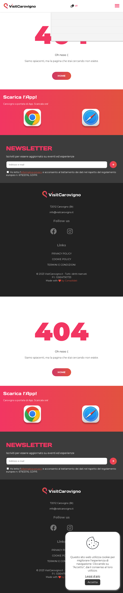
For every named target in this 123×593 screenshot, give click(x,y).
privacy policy (62, 253)
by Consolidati (69, 280)
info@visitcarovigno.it (62, 212)
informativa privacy (31, 172)
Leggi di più (92, 576)
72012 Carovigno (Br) (61, 206)
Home (62, 75)
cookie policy (61, 259)
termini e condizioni (61, 264)
